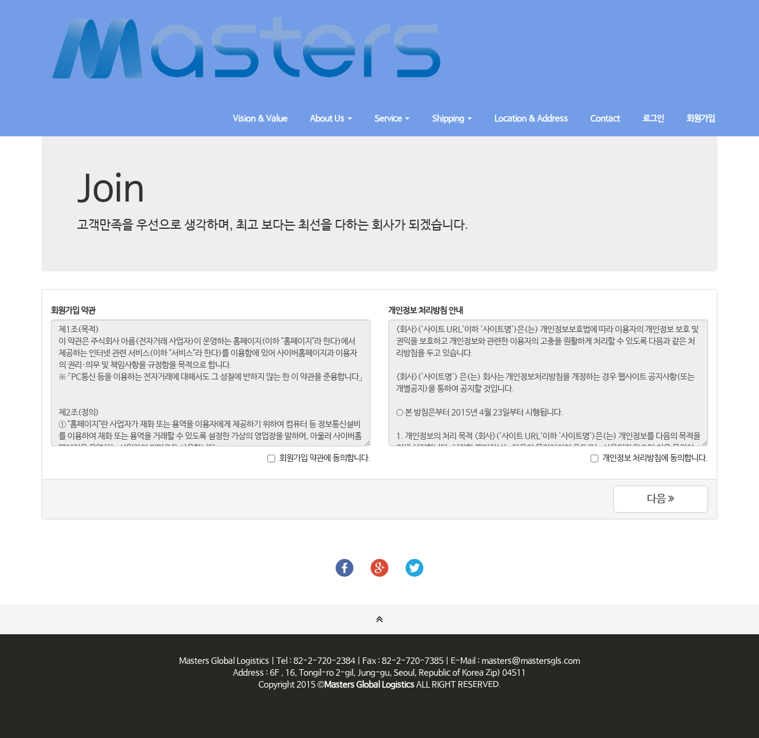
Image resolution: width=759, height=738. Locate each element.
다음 (657, 499)
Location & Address (531, 118)
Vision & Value (260, 118)
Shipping (449, 118)
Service (389, 118)
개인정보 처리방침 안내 (425, 310)
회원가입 (701, 118)
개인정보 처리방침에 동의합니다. (655, 458)
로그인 (653, 118)
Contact (605, 118)
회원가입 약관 (73, 310)
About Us (328, 118)
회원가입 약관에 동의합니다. (325, 458)
